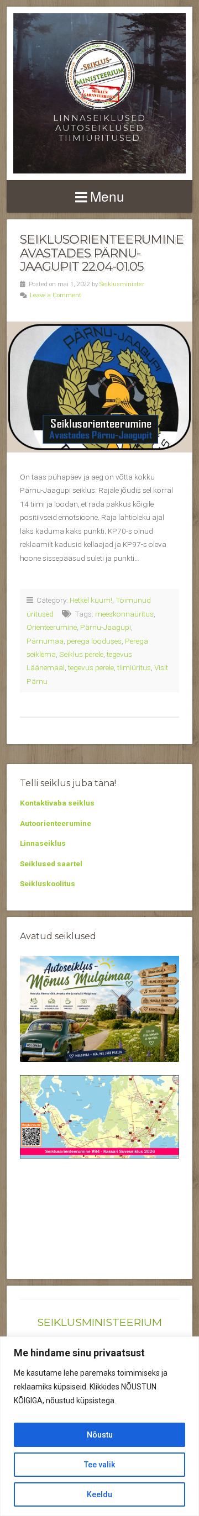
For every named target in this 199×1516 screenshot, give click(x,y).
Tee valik (99, 1464)
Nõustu (100, 1434)
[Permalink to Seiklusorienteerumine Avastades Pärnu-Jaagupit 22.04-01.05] (99, 387)
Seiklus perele (81, 654)
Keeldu (99, 1494)
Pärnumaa (45, 640)
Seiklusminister (122, 284)
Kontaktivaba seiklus (57, 802)
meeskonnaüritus (124, 613)
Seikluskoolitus (47, 883)
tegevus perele (91, 667)
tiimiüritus (134, 667)
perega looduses (94, 640)
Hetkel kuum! (91, 600)
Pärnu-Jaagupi (105, 627)
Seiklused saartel (51, 863)
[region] (99, 1426)
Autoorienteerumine (55, 823)
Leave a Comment (55, 295)
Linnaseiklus (43, 843)
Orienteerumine (52, 627)
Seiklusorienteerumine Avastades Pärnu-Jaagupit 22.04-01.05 (102, 252)
